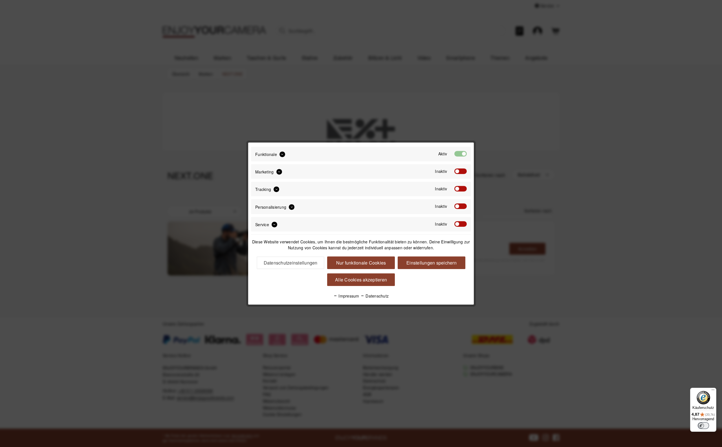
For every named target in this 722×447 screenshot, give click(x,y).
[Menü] (713, 391)
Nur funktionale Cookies (361, 262)
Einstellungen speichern (431, 262)
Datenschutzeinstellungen (291, 262)
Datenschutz (376, 296)
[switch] (703, 425)
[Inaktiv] (460, 171)
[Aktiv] (460, 154)
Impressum (348, 296)
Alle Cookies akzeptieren (361, 279)
